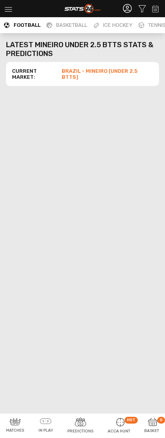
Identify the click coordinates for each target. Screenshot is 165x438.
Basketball (71, 25)
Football (27, 25)
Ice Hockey (118, 25)
